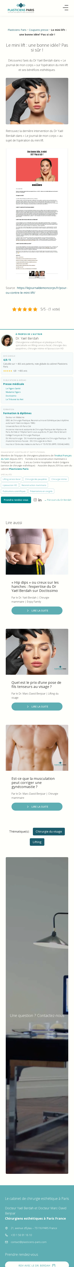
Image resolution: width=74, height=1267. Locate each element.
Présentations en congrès (41, 491)
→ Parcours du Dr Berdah (57, 499)
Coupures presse (38, 30)
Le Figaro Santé (13, 388)
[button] (65, 8)
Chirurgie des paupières (36, 479)
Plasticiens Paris (17, 30)
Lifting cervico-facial (11, 479)
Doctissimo (11, 395)
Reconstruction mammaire (34, 485)
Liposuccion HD (10, 485)
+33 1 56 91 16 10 (21, 1235)
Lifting (37, 842)
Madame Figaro (13, 392)
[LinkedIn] (39, 499)
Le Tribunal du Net (14, 399)
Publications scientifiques (14, 491)
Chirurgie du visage (49, 831)
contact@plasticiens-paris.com (29, 1242)
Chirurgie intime (59, 479)
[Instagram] (35, 499)
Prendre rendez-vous (16, 499)
